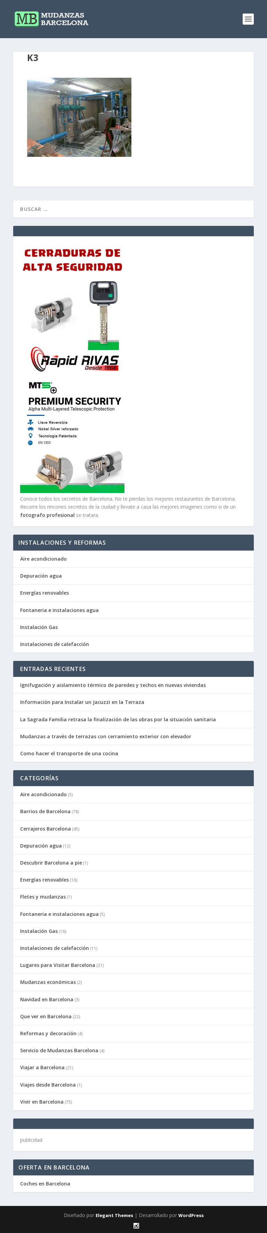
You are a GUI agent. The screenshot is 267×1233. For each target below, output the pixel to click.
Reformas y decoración (48, 1033)
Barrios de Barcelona (45, 811)
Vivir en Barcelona (42, 1101)
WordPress (191, 1215)
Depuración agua (41, 575)
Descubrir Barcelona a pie (51, 862)
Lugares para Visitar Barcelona (57, 965)
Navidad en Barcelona (46, 999)
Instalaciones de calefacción (54, 644)
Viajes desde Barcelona (48, 1084)
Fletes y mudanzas (43, 896)
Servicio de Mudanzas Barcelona (59, 1050)
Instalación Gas (39, 627)
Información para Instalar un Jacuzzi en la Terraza (82, 702)
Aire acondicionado (43, 558)
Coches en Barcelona (45, 1183)
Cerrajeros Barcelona (45, 828)
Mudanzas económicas (48, 982)
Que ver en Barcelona (46, 1016)
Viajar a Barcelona (42, 1067)
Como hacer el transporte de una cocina (69, 753)
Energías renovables (44, 592)
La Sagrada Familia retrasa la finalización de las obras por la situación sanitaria (118, 719)
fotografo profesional (47, 515)
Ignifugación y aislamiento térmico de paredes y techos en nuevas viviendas (113, 685)
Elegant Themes (114, 1215)
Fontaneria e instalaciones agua (59, 610)
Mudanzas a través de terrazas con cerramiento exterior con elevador (105, 736)
